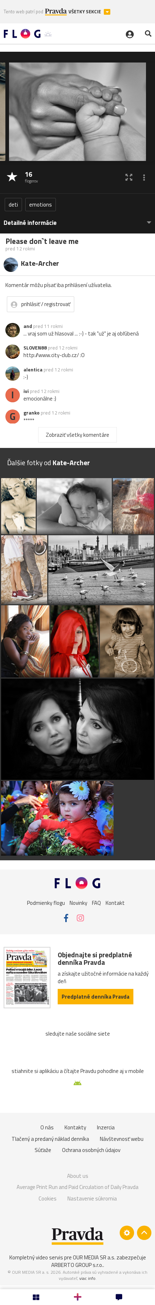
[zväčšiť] (128, 177)
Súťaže (43, 1150)
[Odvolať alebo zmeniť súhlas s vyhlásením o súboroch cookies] (127, 1233)
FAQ (96, 902)
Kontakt (115, 902)
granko (31, 412)
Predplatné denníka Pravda (95, 996)
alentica (33, 369)
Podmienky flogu (46, 902)
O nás (47, 1127)
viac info (87, 1278)
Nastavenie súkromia (92, 1198)
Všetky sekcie (85, 11)
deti (13, 204)
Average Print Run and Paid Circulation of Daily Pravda (77, 1187)
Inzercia (106, 1127)
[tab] (77, 219)
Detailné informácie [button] (30, 222)
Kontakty (75, 1127)
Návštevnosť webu (121, 1139)
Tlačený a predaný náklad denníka (50, 1139)
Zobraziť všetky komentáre (77, 435)
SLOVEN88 (35, 347)
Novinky (78, 902)
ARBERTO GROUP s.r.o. (77, 1265)
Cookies (48, 1198)
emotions (40, 204)
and (27, 326)
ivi (26, 391)
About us (77, 1176)
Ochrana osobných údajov (91, 1150)
